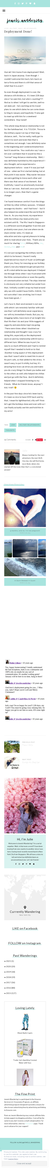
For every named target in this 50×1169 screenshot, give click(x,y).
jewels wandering (25, 20)
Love (6, 28)
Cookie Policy (13, 1159)
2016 (10, 988)
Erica (22, 243)
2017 (10, 982)
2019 (10, 972)
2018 (10, 977)
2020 (10, 966)
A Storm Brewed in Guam (25, 580)
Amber (7, 246)
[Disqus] (25, 621)
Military (13, 28)
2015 (11, 993)
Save (40, 440)
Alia (22, 246)
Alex (13, 246)
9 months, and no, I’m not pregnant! (25, 531)
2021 (10, 961)
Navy (20, 28)
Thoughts (10, 430)
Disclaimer (29, 1124)
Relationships (30, 28)
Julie (24, 450)
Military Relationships (30, 425)
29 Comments (10, 440)
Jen (41, 243)
